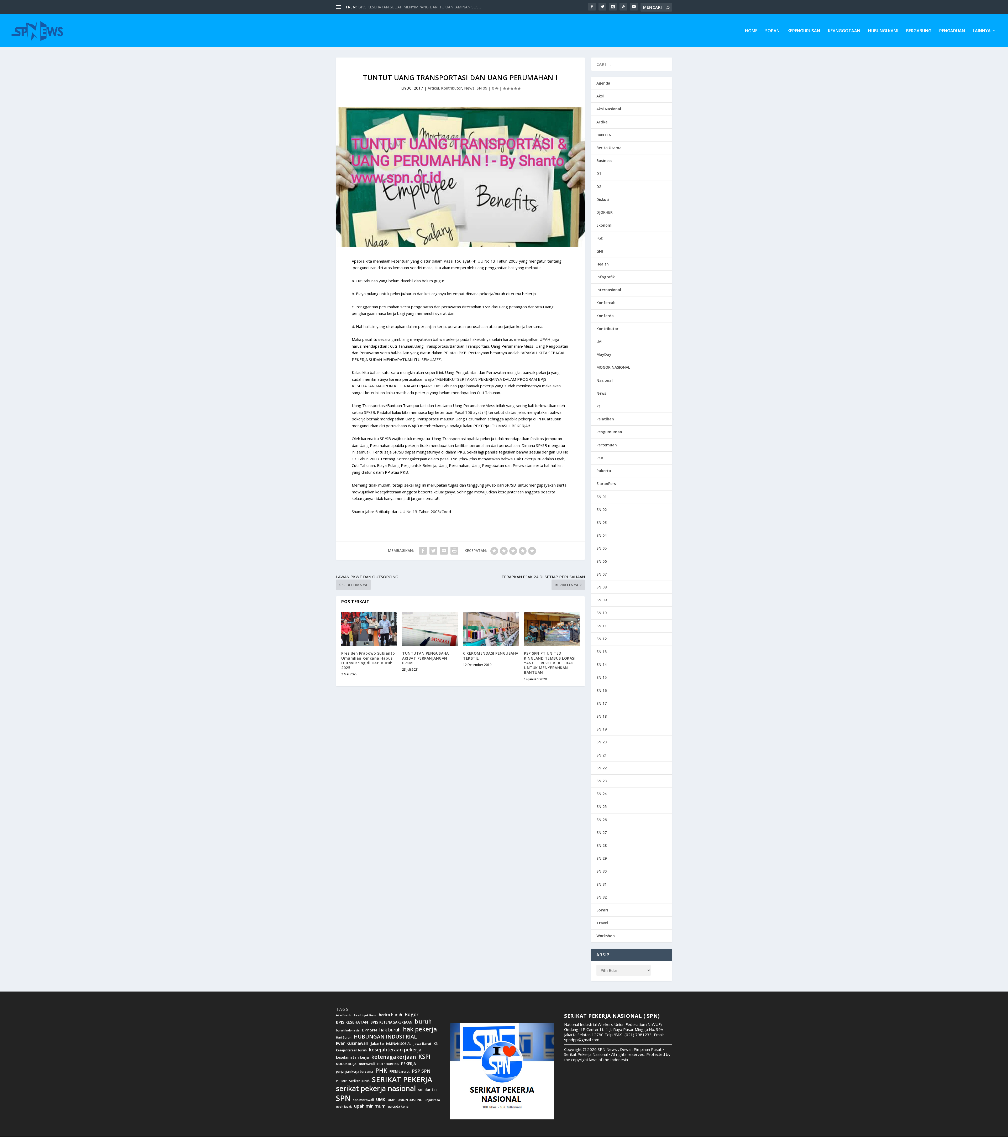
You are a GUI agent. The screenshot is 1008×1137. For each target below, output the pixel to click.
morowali (367, 1064)
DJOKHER (604, 212)
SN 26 (601, 819)
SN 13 (601, 651)
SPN (343, 1098)
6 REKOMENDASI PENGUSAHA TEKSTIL (490, 655)
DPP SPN (369, 1030)
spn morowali (363, 1100)
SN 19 (601, 729)
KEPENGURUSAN (804, 31)
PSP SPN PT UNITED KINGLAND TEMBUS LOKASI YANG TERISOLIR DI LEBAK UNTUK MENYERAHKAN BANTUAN (549, 663)
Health (602, 264)
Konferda (605, 315)
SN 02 (601, 509)
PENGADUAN (952, 31)
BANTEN (604, 134)
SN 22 (601, 767)
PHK (381, 1070)
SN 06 (601, 561)
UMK (380, 1099)
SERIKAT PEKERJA (402, 1079)
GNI (599, 251)
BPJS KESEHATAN (352, 1022)
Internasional (608, 289)
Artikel (433, 88)
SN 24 (601, 793)
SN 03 (601, 522)
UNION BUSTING (410, 1100)
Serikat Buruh (359, 1081)
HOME (751, 31)
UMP (391, 1100)
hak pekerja (420, 1029)
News (469, 88)
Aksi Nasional (608, 108)
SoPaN (772, 31)
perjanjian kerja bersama (354, 1071)
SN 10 (601, 612)
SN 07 (601, 574)
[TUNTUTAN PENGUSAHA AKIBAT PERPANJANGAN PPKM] (430, 629)
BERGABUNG (918, 31)
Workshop (605, 935)
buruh (423, 1021)
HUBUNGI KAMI (883, 31)
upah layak (344, 1106)
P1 (598, 406)
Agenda (603, 83)
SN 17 (601, 703)
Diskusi (602, 199)
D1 (598, 173)
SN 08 (601, 587)
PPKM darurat (400, 1071)
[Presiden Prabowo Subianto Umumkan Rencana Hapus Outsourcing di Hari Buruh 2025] (369, 629)
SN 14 (601, 664)
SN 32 (601, 897)
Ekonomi (604, 225)
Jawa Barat (422, 1043)
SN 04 (601, 535)
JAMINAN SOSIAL (398, 1044)
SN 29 (601, 858)
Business (604, 160)
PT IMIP (341, 1081)
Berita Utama (609, 147)
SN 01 (601, 496)
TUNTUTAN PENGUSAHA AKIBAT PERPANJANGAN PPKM (425, 658)
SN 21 (601, 755)
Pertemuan (606, 444)
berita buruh (390, 1015)
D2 (598, 186)
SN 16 (601, 690)
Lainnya (982, 31)
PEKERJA (408, 1063)
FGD (599, 238)
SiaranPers (606, 483)
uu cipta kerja (398, 1106)
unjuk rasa (432, 1100)
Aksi (600, 95)
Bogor (411, 1014)
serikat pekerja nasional (376, 1088)
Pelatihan (605, 418)
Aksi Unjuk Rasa (365, 1015)
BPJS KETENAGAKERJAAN (391, 1022)
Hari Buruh (343, 1037)
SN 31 (601, 884)
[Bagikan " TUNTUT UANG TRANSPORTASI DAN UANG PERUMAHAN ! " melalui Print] (454, 550)
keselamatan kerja (352, 1057)
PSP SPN (421, 1071)
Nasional (604, 380)
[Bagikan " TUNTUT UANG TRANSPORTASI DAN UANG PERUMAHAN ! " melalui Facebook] (423, 550)
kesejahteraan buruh (351, 1050)
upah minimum (370, 1106)
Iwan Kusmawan (352, 1043)
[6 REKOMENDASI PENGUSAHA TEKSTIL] (491, 629)
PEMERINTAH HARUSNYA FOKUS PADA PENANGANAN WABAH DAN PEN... (423, 6)
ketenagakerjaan (393, 1056)
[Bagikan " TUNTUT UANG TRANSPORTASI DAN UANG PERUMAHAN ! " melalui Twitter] (433, 550)
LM (599, 341)
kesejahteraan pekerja (395, 1050)
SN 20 (601, 741)
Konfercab (606, 302)
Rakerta (603, 470)
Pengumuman (609, 431)
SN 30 (601, 871)
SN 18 (601, 716)
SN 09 (482, 88)
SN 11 (601, 625)
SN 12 (601, 638)
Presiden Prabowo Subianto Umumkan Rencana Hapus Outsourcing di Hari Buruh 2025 (368, 660)
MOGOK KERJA (346, 1064)
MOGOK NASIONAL (613, 367)
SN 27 (601, 832)
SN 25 (601, 806)
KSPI (424, 1056)
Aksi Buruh (343, 1015)
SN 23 (601, 780)
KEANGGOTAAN (844, 31)
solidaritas (427, 1089)
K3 (436, 1043)
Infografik (605, 276)
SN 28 (601, 845)
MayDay (603, 354)
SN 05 (601, 548)
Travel (602, 922)
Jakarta (377, 1043)
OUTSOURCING (388, 1064)
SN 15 (601, 677)
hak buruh (390, 1030)
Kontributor (451, 88)
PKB (599, 457)
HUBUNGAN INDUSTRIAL (385, 1036)
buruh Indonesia (348, 1030)
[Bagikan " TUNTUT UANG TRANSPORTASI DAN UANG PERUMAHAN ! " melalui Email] (444, 550)
